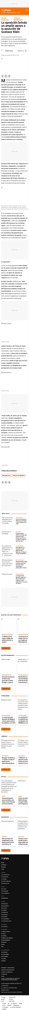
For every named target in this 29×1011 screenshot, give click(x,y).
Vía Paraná (4, 916)
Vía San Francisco (5, 19)
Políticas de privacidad (7, 969)
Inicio (2, 862)
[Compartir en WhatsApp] (6, 76)
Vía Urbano (4, 952)
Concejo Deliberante (18, 19)
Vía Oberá (4, 910)
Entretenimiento (5, 940)
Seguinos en (21, 50)
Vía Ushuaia (4, 926)
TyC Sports (5, 1007)
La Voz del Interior (15, 1007)
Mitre (20, 1003)
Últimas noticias (5, 931)
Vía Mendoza (4, 898)
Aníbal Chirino (9, 51)
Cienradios (16, 1005)
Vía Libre (3, 958)
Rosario (3, 867)
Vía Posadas (4, 903)
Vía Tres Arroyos (6, 881)
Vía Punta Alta (5, 883)
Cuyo (2, 896)
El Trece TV (14, 1003)
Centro (3, 872)
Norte (3, 886)
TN (8, 1003)
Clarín (4, 1003)
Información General (7, 938)
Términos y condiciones (7, 967)
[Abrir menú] (26, 10)
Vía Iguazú (4, 908)
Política (3, 933)
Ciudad (9, 1005)
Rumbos (3, 960)
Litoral (3, 901)
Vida (2, 946)
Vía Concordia (5, 918)
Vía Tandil (4, 879)
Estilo (3, 944)
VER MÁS (5, 648)
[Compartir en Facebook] (2, 76)
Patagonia (4, 924)
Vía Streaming (5, 954)
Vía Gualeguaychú (6, 921)
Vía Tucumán (4, 891)
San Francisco (6, 475)
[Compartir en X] (9, 76)
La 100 (3, 1005)
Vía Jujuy (3, 889)
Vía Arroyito (4, 876)
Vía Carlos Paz (5, 874)
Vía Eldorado (5, 906)
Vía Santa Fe (4, 912)
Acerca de (4, 974)
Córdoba (3, 864)
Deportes (3, 942)
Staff (2, 976)
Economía (3, 935)
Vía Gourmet (4, 956)
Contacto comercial (7, 972)
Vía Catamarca (5, 893)
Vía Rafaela (4, 914)
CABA (2, 869)
